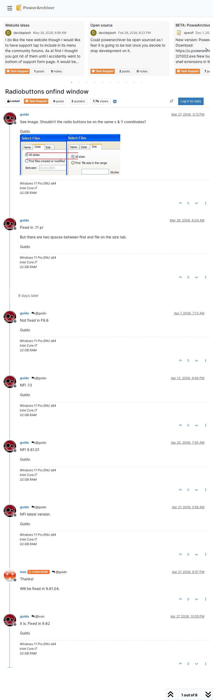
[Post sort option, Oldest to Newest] (172, 101)
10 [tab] (141, 82)
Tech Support (19, 71)
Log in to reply (191, 101)
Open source (101, 25)
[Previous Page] (7, 50)
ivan (23, 572)
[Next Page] (206, 50)
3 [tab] (87, 82)
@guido (40, 313)
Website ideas (17, 25)
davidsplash (22, 33)
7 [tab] (118, 82)
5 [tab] (102, 82)
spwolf (189, 33)
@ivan (39, 616)
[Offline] (12, 118)
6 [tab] (110, 82)
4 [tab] (94, 82)
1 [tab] (71, 82)
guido (24, 114)
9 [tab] (133, 82)
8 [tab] (126, 82)
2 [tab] (79, 82)
